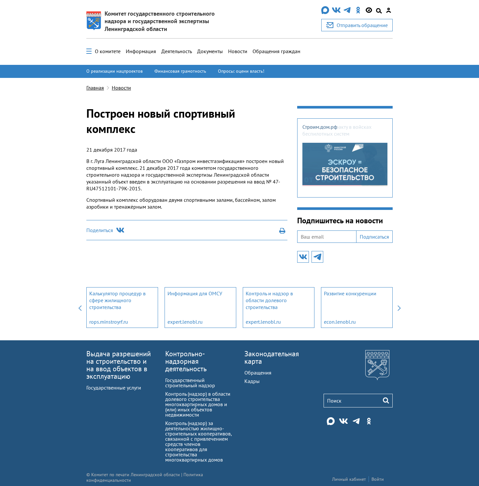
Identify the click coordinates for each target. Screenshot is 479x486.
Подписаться (374, 236)
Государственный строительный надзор (190, 383)
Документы (210, 51)
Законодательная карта (271, 357)
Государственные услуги (113, 387)
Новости (237, 51)
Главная (95, 87)
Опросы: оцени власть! (241, 71)
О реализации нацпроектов (114, 71)
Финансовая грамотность (180, 71)
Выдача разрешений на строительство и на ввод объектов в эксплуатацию (118, 365)
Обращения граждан (276, 51)
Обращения (257, 372)
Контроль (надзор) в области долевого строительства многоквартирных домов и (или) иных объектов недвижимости (197, 404)
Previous (80, 307)
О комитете (108, 51)
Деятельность (176, 51)
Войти (377, 479)
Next (399, 307)
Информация (141, 51)
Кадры (252, 381)
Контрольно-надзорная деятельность (186, 361)
